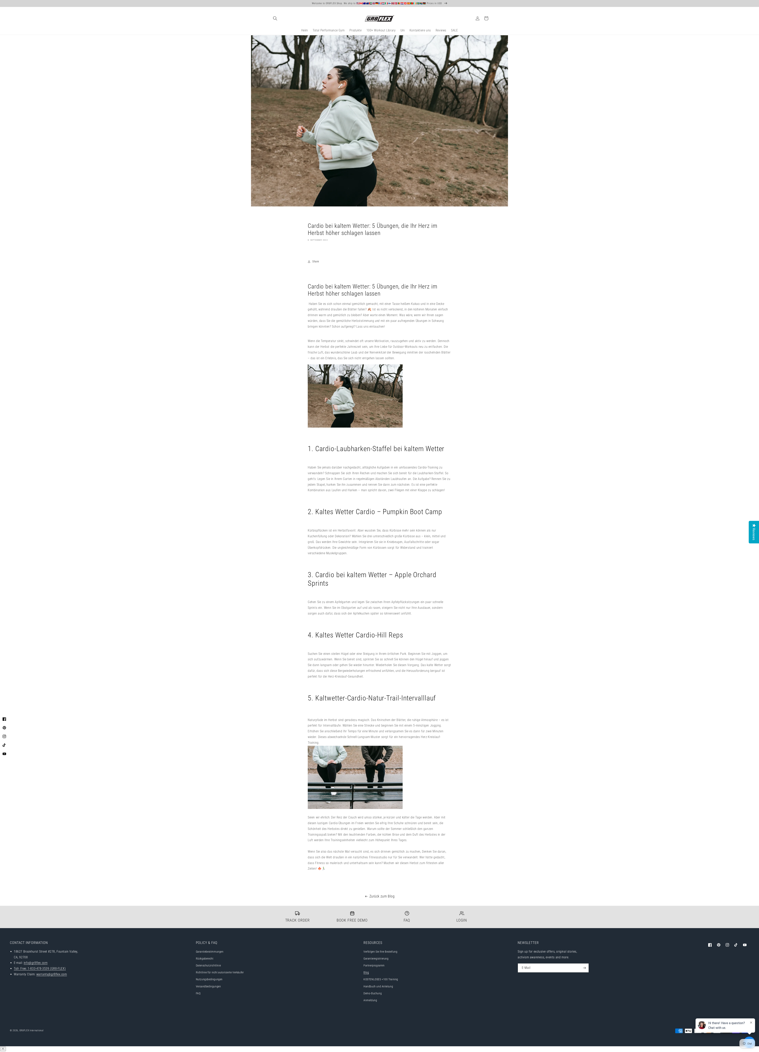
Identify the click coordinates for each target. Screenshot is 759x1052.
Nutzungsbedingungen (209, 979)
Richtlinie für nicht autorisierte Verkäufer (220, 972)
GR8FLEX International (31, 1030)
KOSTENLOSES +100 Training (380, 979)
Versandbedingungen (208, 986)
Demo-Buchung (372, 993)
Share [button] (315, 261)
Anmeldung (370, 1000)
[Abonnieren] (584, 968)
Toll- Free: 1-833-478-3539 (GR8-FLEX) (40, 968)
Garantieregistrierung (376, 958)
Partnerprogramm (374, 965)
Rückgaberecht (204, 958)
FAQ (198, 993)
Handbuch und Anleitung (378, 986)
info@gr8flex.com (36, 963)
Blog (366, 972)
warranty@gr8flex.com (51, 974)
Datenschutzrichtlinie (208, 965)
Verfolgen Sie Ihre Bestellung (380, 951)
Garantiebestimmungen (210, 951)
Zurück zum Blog (382, 896)
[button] (275, 18)
